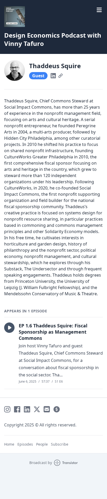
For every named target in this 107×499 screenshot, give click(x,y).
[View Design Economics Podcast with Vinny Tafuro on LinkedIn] (27, 409)
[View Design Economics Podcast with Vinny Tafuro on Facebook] (17, 409)
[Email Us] (47, 409)
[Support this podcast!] (57, 409)
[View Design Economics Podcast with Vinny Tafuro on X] (37, 409)
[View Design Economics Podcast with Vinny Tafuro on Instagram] (7, 409)
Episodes (25, 444)
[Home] (14, 16)
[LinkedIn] (53, 75)
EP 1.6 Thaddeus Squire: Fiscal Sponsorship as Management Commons (53, 331)
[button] (9, 327)
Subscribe (59, 444)
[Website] (60, 75)
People (42, 444)
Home (9, 444)
